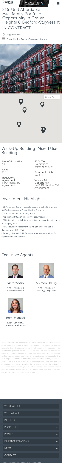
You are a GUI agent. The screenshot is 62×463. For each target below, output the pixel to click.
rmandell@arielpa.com (16, 325)
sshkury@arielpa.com (46, 291)
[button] (59, 47)
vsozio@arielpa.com (15, 291)
